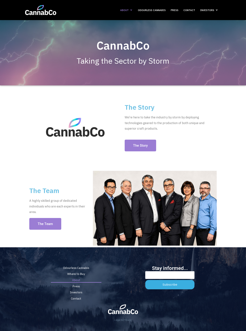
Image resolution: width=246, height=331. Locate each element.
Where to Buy (76, 274)
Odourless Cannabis (76, 268)
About (76, 280)
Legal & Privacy (123, 319)
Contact (76, 298)
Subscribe (169, 284)
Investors (76, 292)
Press (76, 286)
